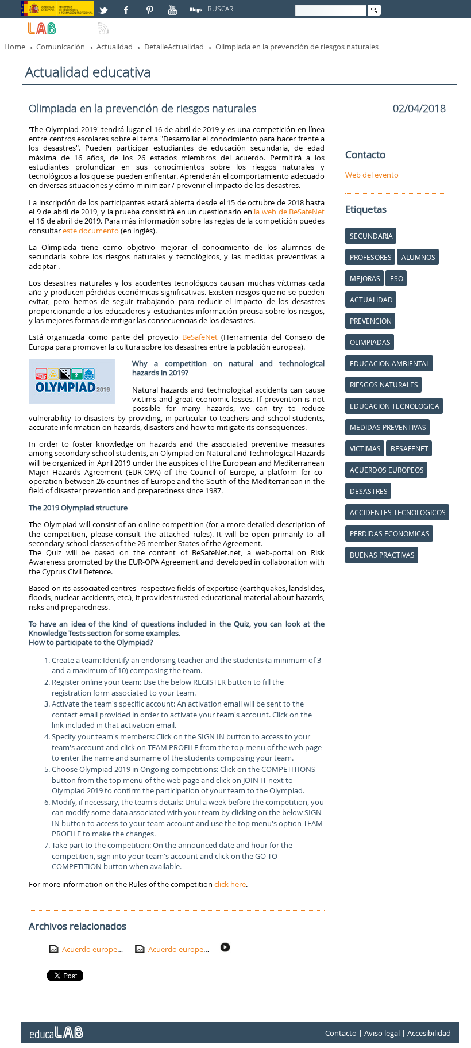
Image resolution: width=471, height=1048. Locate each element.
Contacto (341, 1033)
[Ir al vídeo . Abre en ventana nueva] (226, 947)
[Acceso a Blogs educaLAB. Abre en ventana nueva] (197, 5)
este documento (91, 230)
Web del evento (372, 175)
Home (14, 46)
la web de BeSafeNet (289, 211)
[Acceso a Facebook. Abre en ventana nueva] (127, 5)
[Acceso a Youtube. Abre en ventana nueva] (174, 5)
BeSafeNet (200, 337)
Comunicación (60, 46)
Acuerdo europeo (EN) (186, 949)
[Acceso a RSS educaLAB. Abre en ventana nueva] (104, 23)
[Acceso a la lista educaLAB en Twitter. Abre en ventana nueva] (104, 5)
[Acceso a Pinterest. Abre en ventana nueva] (150, 5)
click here (230, 884)
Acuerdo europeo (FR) (99, 949)
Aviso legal (382, 1033)
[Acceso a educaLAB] (56, 1028)
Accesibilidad (429, 1033)
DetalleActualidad (174, 46)
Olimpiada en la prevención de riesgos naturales (297, 46)
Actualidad (114, 46)
